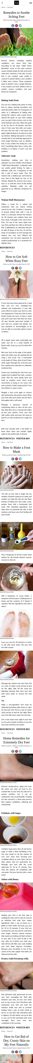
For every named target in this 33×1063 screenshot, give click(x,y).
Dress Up (9, 251)
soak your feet (26, 926)
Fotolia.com (24, 299)
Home (3, 7)
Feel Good (10, 7)
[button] (12, 25)
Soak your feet (16, 345)
